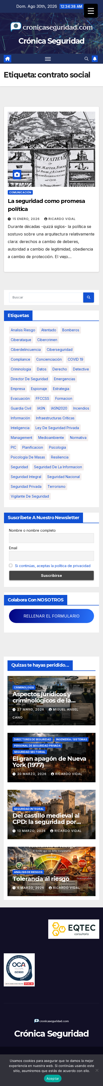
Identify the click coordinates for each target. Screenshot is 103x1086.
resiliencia (59, 457)
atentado (48, 330)
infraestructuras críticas (55, 418)
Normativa (78, 437)
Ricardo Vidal (62, 219)
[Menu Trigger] (91, 11)
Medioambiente (51, 437)
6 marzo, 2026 (31, 888)
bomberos (70, 330)
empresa (18, 388)
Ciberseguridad (59, 349)
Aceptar (52, 1078)
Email (13, 548)
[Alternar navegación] (48, 58)
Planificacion (32, 447)
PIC (13, 447)
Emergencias (64, 379)
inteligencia (20, 428)
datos (41, 369)
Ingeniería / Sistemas (71, 739)
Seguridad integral (26, 477)
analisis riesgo (23, 330)
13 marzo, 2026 (32, 831)
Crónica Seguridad (51, 41)
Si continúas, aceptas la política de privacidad (52, 566)
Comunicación (20, 192)
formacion (63, 398)
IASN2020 (59, 408)
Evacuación (20, 398)
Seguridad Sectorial (30, 751)
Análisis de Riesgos (28, 872)
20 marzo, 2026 (32, 774)
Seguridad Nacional (63, 477)
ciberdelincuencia (26, 349)
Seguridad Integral (29, 808)
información (20, 418)
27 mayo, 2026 (31, 709)
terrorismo (57, 486)
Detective (81, 369)
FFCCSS (42, 398)
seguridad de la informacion (58, 467)
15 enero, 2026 (26, 219)
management (21, 437)
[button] (86, 58)
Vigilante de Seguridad (30, 496)
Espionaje (39, 388)
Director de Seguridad (29, 379)
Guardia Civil (21, 408)
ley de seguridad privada (57, 428)
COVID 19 (75, 359)
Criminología (24, 687)
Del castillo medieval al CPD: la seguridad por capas (46, 822)
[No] (96, 1070)
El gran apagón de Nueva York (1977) (49, 761)
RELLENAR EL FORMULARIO (52, 615)
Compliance (20, 359)
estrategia (61, 388)
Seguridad (19, 467)
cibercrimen (47, 340)
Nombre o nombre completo (32, 530)
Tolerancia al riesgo (40, 878)
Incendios (81, 408)
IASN (41, 408)
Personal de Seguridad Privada (37, 745)
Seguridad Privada (26, 486)
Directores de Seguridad (32, 739)
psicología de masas (28, 457)
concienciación (49, 359)
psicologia (57, 447)
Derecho (59, 369)
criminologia (21, 369)
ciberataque (21, 340)
